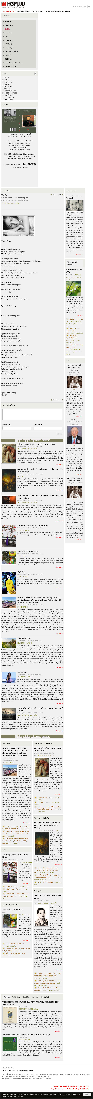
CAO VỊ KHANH (75, 349)
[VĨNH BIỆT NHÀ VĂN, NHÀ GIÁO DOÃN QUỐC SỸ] (74, 382)
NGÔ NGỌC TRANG (9, 91)
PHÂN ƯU (74, 420)
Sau (60, 194)
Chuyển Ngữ (44, 997)
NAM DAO (6, 80)
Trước (54, 194)
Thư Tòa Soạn (71, 191)
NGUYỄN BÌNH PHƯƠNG (10, 203)
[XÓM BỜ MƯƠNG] (9, 643)
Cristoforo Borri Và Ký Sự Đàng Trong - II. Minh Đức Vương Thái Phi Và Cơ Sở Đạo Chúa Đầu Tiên (15, 841)
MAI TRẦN (44, 985)
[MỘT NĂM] (9, 583)
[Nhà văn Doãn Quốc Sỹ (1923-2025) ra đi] (74, 492)
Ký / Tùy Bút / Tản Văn (10, 905)
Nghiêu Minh (6, 84)
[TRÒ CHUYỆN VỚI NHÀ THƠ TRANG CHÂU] (42, 915)
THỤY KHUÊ (10, 836)
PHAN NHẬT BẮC (11, 946)
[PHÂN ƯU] (74, 435)
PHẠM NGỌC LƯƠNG (24, 643)
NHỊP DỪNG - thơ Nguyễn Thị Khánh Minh (73, 331)
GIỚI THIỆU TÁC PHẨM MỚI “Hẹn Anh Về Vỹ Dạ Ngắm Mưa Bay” (26, 1035)
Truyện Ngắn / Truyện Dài (43, 743)
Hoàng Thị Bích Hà (23, 530)
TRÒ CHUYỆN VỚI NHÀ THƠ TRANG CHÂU (47, 897)
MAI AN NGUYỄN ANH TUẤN (27, 449)
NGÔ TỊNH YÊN (7, 99)
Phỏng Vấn (38, 891)
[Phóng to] (5, 194)
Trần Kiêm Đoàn (22, 556)
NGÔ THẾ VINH (7, 95)
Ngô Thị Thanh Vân (8, 97)
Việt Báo (74, 500)
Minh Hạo (20, 476)
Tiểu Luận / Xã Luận (41, 818)
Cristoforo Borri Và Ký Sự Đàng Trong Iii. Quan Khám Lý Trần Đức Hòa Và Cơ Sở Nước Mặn (16, 834)
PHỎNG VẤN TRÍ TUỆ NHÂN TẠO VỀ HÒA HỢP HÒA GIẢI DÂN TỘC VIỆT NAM (47, 976)
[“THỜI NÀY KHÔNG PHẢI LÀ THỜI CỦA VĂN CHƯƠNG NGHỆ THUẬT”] (9, 714)
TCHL (74, 389)
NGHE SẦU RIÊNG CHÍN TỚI (28, 551)
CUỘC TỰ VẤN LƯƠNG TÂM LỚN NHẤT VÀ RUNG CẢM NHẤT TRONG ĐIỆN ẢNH (47, 870)
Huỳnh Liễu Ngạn (22, 576)
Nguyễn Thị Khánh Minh (77, 333)
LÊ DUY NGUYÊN (77, 274)
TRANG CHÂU (53, 903)
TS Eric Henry (34, 1009)
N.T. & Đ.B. (6, 78)
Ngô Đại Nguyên (7, 86)
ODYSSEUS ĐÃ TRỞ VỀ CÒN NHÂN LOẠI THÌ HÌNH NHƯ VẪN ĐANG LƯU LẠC (47, 825)
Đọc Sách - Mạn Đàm (30, 997)
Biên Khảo (6, 743)
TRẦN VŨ (45, 990)
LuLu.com (31, 154)
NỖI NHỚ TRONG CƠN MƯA (74, 271)
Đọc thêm (58, 464)
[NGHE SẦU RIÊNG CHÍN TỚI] (9, 557)
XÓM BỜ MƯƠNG (23, 638)
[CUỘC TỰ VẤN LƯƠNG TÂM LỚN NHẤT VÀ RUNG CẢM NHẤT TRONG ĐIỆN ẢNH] (9, 500)
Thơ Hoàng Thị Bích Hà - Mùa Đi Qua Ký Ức (32, 525)
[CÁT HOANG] (9, 678)
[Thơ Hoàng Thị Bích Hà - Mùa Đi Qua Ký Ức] (9, 536)
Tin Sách (7, 997)
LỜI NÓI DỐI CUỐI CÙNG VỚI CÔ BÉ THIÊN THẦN (36, 444)
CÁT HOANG (22, 672)
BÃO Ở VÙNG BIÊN (12, 889)
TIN (67, 360)
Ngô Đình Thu (6, 89)
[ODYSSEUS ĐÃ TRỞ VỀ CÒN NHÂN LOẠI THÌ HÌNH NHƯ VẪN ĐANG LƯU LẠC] (9, 480)
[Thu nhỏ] (2, 194)
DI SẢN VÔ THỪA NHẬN (45, 882)
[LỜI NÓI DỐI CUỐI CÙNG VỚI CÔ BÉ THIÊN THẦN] (9, 453)
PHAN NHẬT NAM (54, 990)
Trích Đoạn (16, 997)
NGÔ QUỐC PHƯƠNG (9, 93)
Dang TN (72, 342)
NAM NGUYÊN (7, 82)
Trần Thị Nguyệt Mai (43, 903)
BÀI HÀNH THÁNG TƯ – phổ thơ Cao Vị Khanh (74, 347)
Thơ (3, 850)
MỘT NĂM (21, 572)
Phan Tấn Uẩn (10, 955)
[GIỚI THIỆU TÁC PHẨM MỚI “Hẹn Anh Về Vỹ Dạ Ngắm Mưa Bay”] (10, 1044)
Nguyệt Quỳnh (41, 811)
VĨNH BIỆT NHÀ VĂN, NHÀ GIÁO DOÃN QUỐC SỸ (75, 367)
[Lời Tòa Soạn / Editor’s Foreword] (74, 205)
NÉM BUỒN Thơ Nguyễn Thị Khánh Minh (72, 338)
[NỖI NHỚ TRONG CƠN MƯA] (73, 288)
